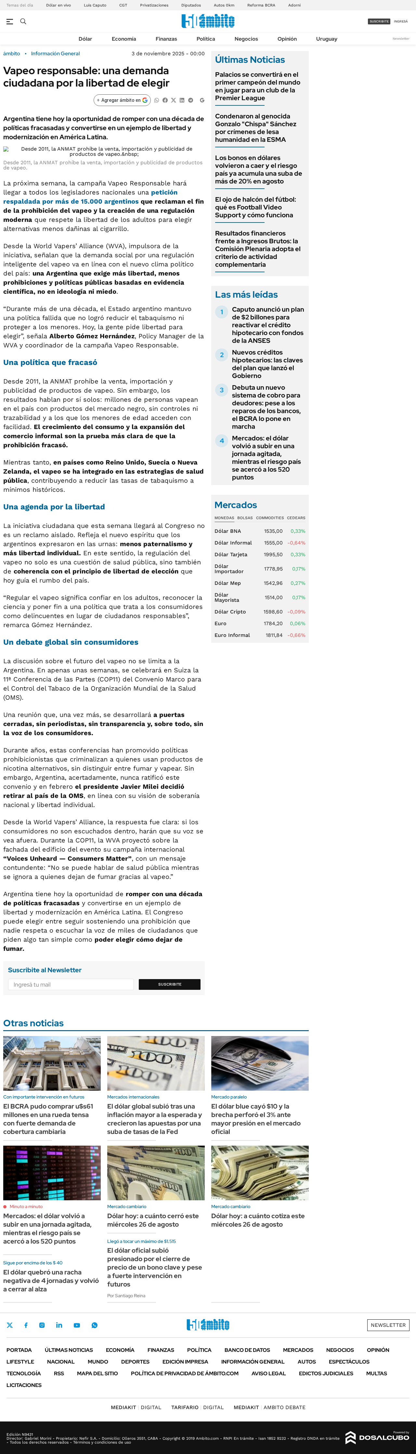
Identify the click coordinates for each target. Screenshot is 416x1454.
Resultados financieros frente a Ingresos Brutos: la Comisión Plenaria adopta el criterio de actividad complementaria (258, 249)
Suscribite (170, 984)
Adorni (294, 5)
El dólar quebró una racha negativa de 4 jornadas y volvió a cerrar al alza (51, 1280)
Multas (376, 1373)
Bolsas (245, 518)
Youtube (76, 1325)
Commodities (270, 518)
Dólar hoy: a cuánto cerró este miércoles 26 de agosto (153, 1220)
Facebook (26, 1325)
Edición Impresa (185, 1361)
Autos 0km (224, 5)
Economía (124, 38)
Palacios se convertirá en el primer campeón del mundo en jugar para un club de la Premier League (257, 86)
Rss (59, 1373)
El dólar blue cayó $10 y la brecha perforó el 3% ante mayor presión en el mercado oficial (256, 1119)
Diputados (191, 5)
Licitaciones (24, 1385)
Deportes (135, 1361)
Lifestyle (20, 1361)
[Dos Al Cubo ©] (377, 1437)
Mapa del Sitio (97, 1373)
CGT (123, 5)
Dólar (85, 38)
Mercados (298, 1350)
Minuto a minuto (26, 1206)
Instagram (42, 1325)
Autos (307, 1361)
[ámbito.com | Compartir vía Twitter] (173, 100)
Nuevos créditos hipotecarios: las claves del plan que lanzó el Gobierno (267, 364)
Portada (19, 1350)
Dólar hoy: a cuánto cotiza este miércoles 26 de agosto (258, 1220)
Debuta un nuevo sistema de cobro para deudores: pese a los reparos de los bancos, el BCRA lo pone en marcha (266, 407)
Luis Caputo (95, 5)
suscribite (379, 21)
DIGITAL (136, 1407)
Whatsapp (95, 1325)
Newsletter (401, 38)
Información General (55, 53)
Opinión (287, 38)
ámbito (11, 53)
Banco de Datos (247, 1350)
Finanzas (166, 38)
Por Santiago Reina (126, 1296)
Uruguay (326, 38)
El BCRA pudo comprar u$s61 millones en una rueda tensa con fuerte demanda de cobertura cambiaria (48, 1119)
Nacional (61, 1361)
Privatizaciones (154, 5)
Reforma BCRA (261, 5)
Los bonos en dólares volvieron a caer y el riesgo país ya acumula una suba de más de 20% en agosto (258, 169)
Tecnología (23, 1373)
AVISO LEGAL (269, 1373)
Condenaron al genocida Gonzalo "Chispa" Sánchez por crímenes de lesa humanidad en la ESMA (255, 128)
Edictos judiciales (326, 1373)
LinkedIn (59, 1325)
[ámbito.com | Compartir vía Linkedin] (182, 100)
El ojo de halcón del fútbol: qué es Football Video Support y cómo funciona (255, 207)
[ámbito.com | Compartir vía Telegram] (190, 100)
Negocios (246, 38)
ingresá (401, 21)
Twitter (9, 1325)
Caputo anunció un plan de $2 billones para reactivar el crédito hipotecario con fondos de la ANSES (268, 325)
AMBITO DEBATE (270, 1407)
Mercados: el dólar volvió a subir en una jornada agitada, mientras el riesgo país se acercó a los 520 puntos (266, 457)
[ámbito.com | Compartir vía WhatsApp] (156, 100)
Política (206, 38)
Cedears (296, 518)
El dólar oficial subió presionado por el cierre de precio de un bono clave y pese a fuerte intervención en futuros (154, 1267)
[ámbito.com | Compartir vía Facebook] (165, 100)
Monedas (224, 518)
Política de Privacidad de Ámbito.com (185, 1373)
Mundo (98, 1361)
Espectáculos (349, 1361)
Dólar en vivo (58, 5)
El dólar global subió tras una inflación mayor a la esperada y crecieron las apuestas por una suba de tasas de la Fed (154, 1119)
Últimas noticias (69, 1350)
